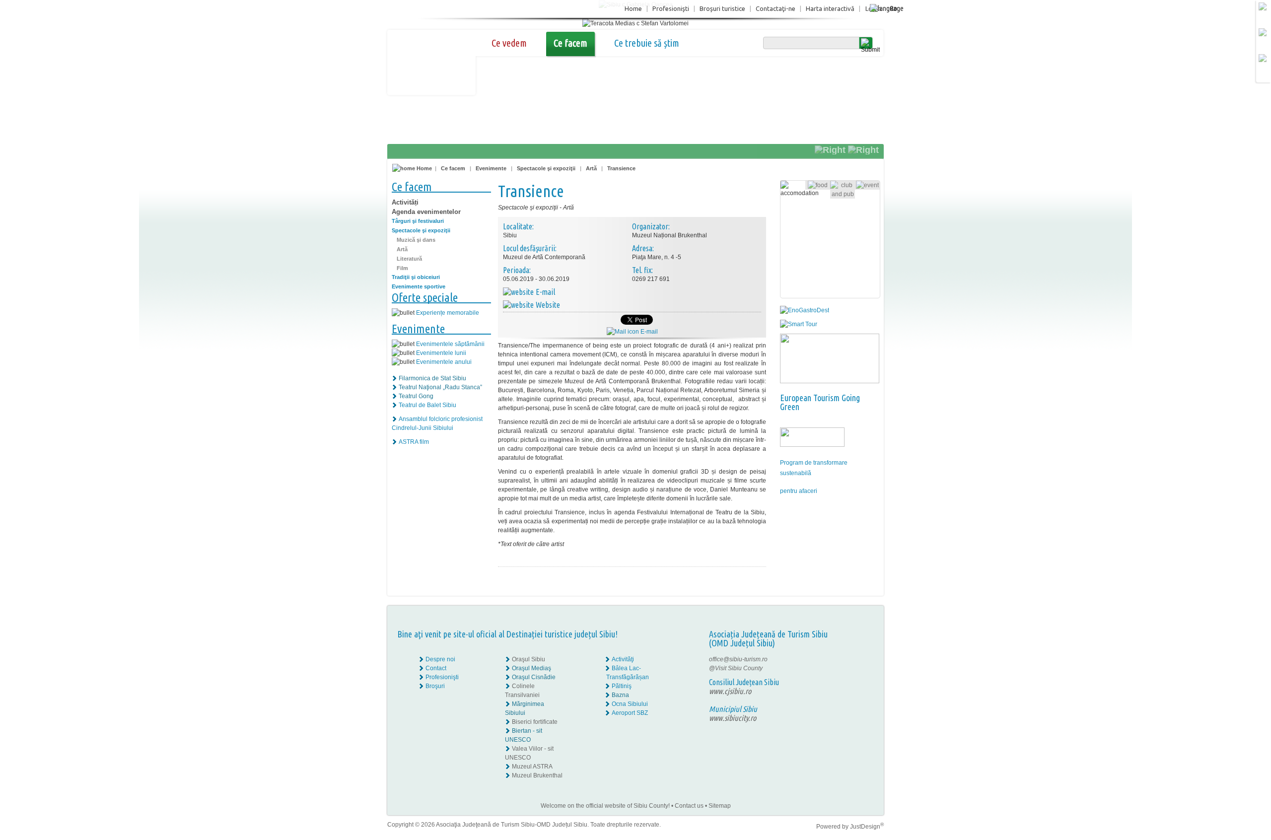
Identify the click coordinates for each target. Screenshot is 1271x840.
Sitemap (719, 805)
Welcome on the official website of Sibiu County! (605, 805)
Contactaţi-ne (775, 8)
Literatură (409, 259)
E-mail (648, 331)
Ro (893, 8)
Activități (405, 202)
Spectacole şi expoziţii (546, 168)
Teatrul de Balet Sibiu (427, 405)
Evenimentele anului (444, 361)
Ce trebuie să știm (646, 43)
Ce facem (570, 43)
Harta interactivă (830, 8)
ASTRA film (414, 441)
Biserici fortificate (535, 721)
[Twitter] (859, 668)
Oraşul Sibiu (528, 659)
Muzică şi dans (416, 240)
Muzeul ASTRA (532, 766)
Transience (621, 168)
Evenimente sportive (418, 286)
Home (633, 8)
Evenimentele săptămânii (450, 344)
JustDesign (867, 826)
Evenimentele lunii (441, 353)
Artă (591, 168)
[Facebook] (852, 659)
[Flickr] (852, 668)
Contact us (689, 805)
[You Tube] (852, 677)
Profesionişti (670, 8)
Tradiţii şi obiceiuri (416, 277)
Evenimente (491, 168)
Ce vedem (509, 43)
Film (402, 268)
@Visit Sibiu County (736, 668)
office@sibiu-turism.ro (738, 659)
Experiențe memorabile (447, 312)
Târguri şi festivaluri (418, 221)
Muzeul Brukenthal (537, 775)
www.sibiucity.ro (732, 717)
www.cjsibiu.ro (730, 691)
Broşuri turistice (722, 8)
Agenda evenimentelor (426, 211)
